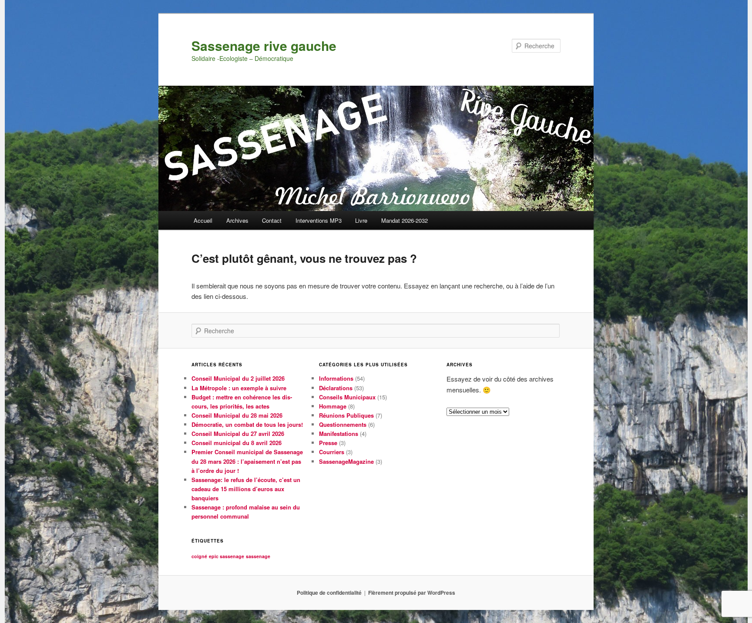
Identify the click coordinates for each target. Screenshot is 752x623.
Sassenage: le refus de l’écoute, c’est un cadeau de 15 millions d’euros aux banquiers (245, 489)
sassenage (258, 556)
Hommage (332, 406)
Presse (328, 443)
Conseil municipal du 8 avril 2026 (236, 443)
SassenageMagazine (346, 461)
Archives (237, 220)
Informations (336, 378)
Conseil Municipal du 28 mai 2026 (236, 415)
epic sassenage (226, 556)
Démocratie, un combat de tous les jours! (247, 424)
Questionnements (342, 424)
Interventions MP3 (318, 220)
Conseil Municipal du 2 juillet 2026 (238, 378)
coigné (199, 556)
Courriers (331, 452)
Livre (361, 220)
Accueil (203, 220)
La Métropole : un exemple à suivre (238, 388)
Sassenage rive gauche (263, 45)
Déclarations (335, 388)
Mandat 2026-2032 (404, 220)
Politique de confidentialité (329, 592)
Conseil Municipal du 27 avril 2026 (237, 433)
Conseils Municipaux (347, 397)
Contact (272, 220)
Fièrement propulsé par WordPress (411, 592)
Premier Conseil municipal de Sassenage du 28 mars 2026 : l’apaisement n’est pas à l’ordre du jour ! (247, 461)
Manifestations (338, 433)
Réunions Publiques (346, 415)
